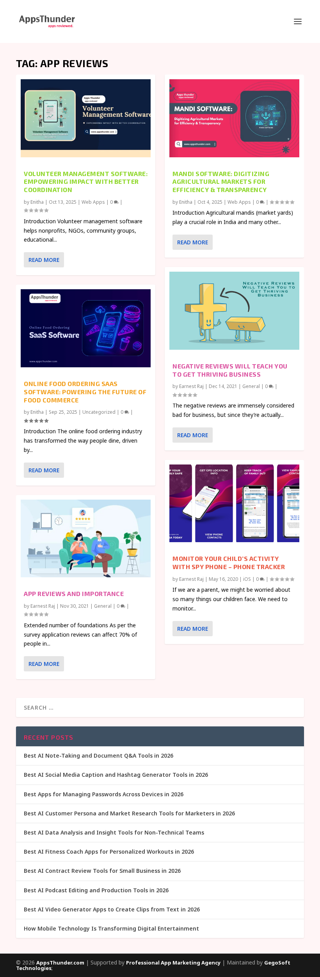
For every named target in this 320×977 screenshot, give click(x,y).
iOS (247, 579)
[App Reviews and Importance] (85, 538)
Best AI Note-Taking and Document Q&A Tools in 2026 (98, 755)
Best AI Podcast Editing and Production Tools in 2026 (96, 890)
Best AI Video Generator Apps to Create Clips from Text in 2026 (112, 909)
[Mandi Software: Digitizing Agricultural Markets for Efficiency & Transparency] (234, 118)
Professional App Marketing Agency (173, 962)
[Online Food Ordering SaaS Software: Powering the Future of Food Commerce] (85, 328)
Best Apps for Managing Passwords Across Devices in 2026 (103, 794)
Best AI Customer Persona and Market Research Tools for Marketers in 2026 (129, 813)
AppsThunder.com (60, 962)
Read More (43, 259)
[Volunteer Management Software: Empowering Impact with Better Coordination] (85, 118)
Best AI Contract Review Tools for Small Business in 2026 (102, 870)
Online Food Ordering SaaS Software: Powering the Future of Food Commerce (85, 392)
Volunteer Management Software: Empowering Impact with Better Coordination (86, 182)
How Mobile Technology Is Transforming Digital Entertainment (111, 928)
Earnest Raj (42, 606)
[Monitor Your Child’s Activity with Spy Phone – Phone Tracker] (234, 503)
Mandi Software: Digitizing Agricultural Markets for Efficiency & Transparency (220, 182)
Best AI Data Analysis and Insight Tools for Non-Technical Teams (114, 832)
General (103, 606)
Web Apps (93, 202)
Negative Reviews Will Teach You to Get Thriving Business (230, 370)
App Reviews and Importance (74, 593)
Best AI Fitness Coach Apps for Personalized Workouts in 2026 (109, 851)
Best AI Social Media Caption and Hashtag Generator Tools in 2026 (116, 774)
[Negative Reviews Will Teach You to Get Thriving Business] (234, 310)
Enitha (37, 202)
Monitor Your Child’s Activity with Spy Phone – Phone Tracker (228, 562)
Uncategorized (99, 412)
